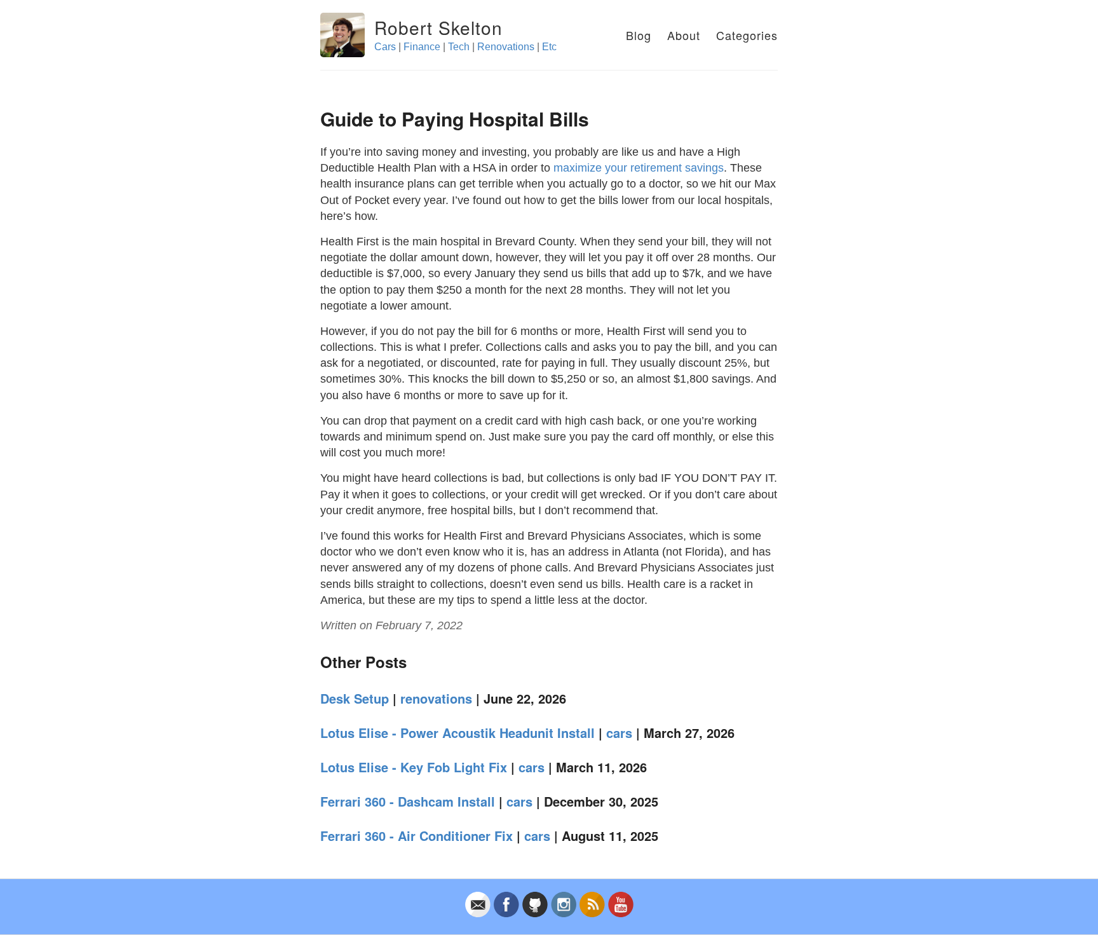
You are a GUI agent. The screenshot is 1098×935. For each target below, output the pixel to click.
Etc (549, 46)
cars (619, 732)
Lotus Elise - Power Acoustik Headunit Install (457, 732)
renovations (436, 698)
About (683, 35)
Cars (385, 46)
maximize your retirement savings (638, 167)
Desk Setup (354, 698)
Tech (459, 46)
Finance (421, 46)
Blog (638, 35)
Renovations (505, 46)
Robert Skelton (438, 27)
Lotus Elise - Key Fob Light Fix (413, 767)
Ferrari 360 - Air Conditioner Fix (416, 835)
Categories (747, 35)
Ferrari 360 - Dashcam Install (407, 801)
